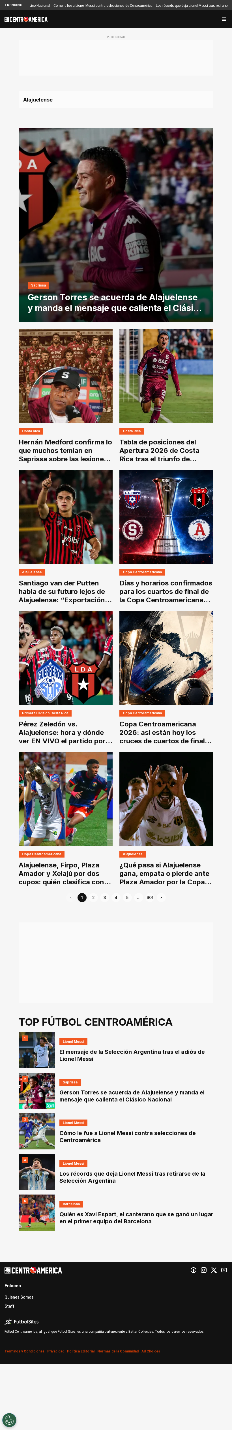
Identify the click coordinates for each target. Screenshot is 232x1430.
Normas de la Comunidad (118, 1351)
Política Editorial (80, 1351)
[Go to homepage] (26, 19)
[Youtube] (224, 1270)
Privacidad (55, 1351)
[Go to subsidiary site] (116, 1322)
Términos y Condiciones (24, 1351)
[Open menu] (224, 19)
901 (150, 897)
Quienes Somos (19, 1297)
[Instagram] (203, 1270)
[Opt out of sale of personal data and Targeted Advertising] (9, 1420)
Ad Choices (150, 1351)
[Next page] (161, 897)
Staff (9, 1306)
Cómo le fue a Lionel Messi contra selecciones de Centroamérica (75, 6)
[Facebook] (193, 1270)
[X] (213, 1270)
